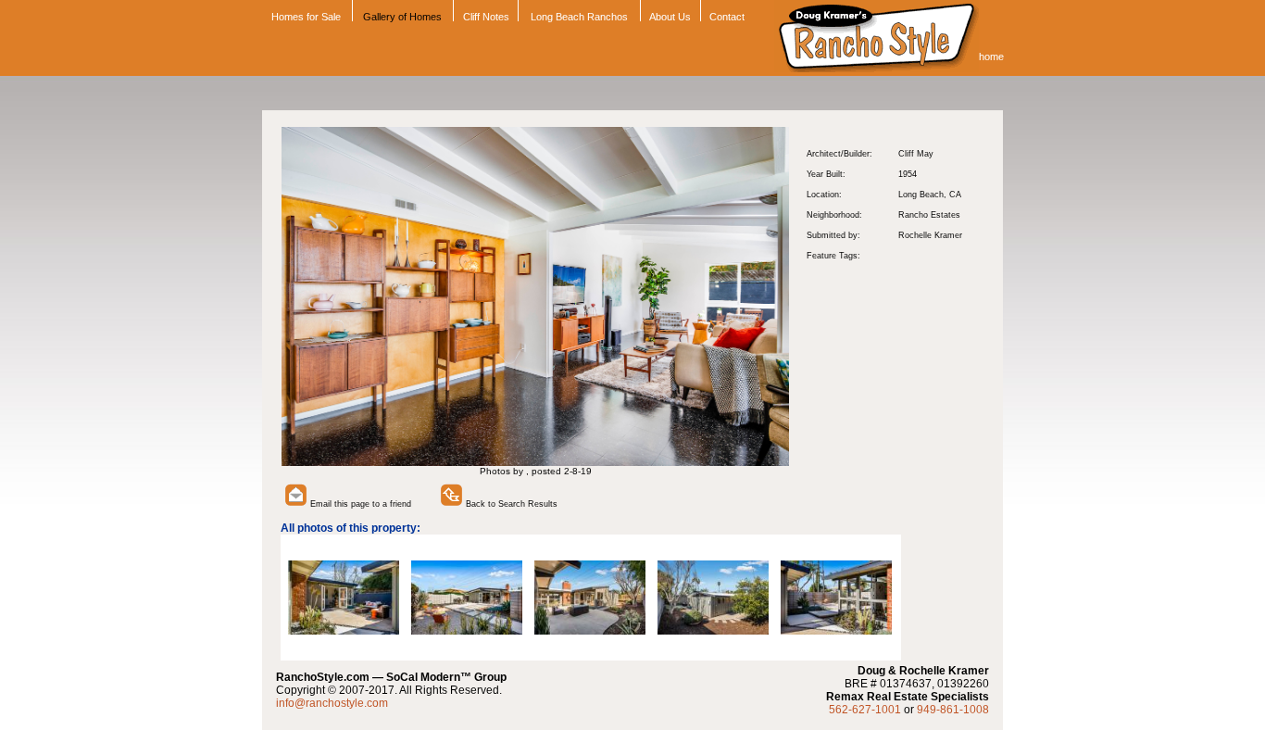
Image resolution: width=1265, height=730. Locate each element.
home (991, 56)
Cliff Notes (486, 16)
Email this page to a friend (359, 504)
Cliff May (915, 153)
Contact (727, 16)
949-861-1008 (953, 709)
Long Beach (921, 194)
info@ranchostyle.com (332, 703)
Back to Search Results (510, 504)
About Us (670, 16)
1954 (907, 174)
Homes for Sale (305, 16)
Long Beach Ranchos (579, 16)
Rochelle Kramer (930, 235)
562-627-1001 (865, 709)
